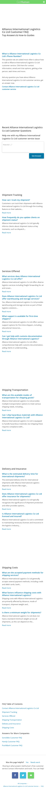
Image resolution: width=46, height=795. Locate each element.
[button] (44, 2)
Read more (6, 213)
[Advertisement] (23, 108)
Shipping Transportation (12, 720)
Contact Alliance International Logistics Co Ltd (20, 708)
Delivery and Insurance (11, 724)
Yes (27, 762)
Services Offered (8, 716)
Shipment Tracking (9, 712)
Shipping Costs (8, 727)
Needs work (35, 762)
